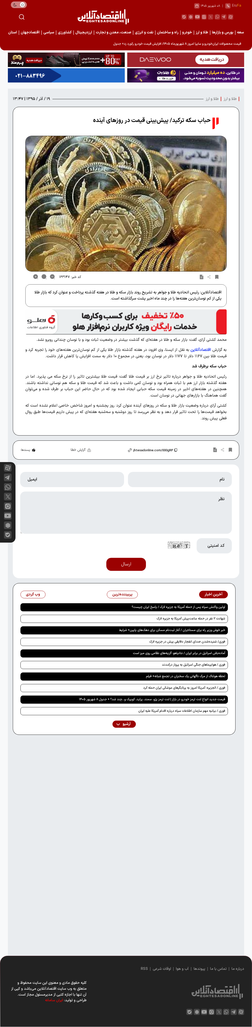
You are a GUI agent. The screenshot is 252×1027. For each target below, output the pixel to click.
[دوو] (185, 60)
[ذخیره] (216, 277)
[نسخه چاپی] (201, 277)
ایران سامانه (54, 1000)
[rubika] (190, 17)
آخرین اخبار (213, 594)
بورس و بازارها (222, 32)
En (234, 5)
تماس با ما (218, 969)
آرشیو (126, 724)
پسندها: (25, 450)
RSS (144, 969)
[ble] (184, 17)
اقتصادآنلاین (200, 350)
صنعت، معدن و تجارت (113, 32)
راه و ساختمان (167, 32)
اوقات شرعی (162, 969)
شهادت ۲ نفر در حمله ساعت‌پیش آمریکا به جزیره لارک (191, 618)
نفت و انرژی (144, 32)
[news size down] (52, 277)
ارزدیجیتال (83, 32)
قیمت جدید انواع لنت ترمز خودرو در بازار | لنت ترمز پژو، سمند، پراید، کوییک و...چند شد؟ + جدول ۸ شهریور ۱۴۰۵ (152, 699)
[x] (8, 496)
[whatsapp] (217, 17)
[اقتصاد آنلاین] (103, 16)
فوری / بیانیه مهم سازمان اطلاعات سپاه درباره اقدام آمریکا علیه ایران (181, 711)
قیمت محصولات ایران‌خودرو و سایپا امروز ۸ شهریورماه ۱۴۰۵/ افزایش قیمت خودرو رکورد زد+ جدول (177, 43)
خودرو (187, 32)
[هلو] (126, 321)
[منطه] (66, 60)
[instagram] (204, 17)
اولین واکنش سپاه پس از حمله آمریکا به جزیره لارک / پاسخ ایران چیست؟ (178, 607)
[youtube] (197, 17)
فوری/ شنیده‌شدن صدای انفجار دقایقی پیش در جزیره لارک (187, 641)
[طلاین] (185, 75)
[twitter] (210, 17)
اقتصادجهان (30, 32)
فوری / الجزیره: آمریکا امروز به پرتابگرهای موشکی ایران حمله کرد (184, 687)
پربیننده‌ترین (122, 594)
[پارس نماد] (66, 75)
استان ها (10, 32)
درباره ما (238, 969)
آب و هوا (182, 969)
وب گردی (33, 594)
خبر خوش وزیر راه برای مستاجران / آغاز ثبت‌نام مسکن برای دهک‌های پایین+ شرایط (172, 630)
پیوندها (199, 969)
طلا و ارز (202, 32)
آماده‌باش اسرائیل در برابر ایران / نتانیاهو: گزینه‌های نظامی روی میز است (179, 653)
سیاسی (48, 32)
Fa (239, 5)
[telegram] (224, 17)
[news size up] (36, 277)
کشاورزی (65, 32)
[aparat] (230, 17)
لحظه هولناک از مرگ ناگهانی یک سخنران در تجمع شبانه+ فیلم (185, 676)
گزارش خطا (78, 449)
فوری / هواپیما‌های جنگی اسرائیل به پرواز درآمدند (193, 664)
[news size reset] (44, 277)
